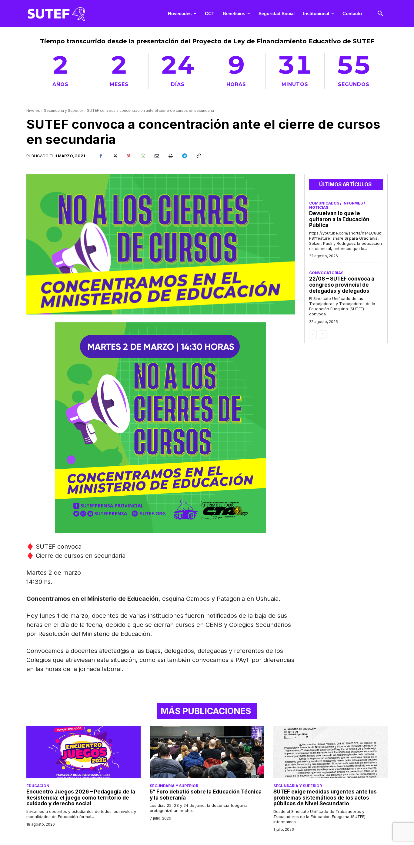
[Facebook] (101, 156)
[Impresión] (170, 156)
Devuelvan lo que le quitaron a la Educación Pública (339, 219)
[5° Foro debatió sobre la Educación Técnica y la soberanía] (207, 752)
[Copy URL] (198, 156)
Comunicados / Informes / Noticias (337, 205)
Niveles (33, 110)
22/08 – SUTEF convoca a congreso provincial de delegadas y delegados (341, 285)
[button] (380, 13)
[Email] (156, 156)
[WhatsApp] (142, 156)
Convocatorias (326, 273)
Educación (37, 786)
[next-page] (322, 334)
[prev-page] (313, 334)
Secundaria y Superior (63, 110)
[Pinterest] (128, 156)
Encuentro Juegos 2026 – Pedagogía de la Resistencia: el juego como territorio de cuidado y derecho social (80, 798)
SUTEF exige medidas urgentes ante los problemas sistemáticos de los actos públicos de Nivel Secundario (325, 798)
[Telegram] (184, 156)
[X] (115, 156)
